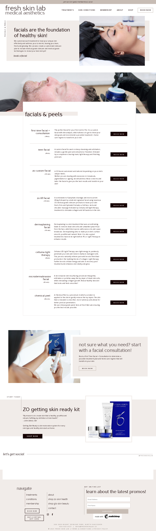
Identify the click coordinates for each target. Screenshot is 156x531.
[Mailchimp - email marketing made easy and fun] (107, 518)
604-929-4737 (65, 526)
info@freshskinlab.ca (86, 526)
